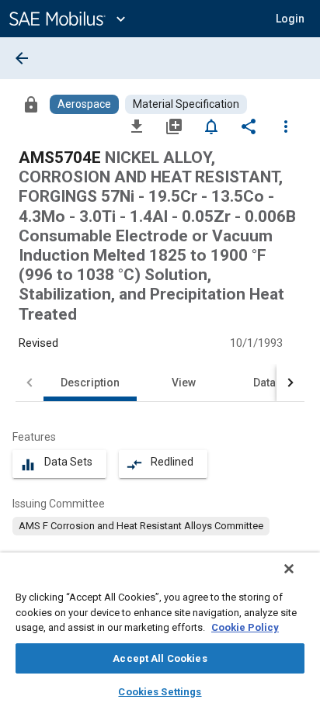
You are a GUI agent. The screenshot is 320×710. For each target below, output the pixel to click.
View (184, 382)
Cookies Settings (159, 692)
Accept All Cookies (160, 658)
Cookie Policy (245, 627)
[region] (160, 631)
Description (90, 382)
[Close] (289, 568)
